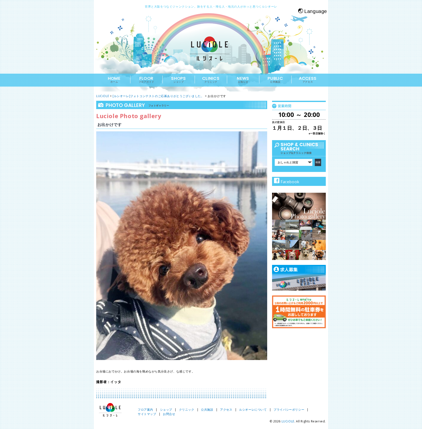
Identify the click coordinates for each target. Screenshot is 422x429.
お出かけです (109, 124)
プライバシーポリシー (289, 409)
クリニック (186, 409)
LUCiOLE (288, 421)
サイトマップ (147, 414)
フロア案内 (145, 409)
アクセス (226, 409)
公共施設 (207, 409)
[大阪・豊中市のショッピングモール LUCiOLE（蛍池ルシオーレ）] (211, 53)
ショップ (166, 409)
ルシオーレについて (253, 409)
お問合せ (169, 414)
